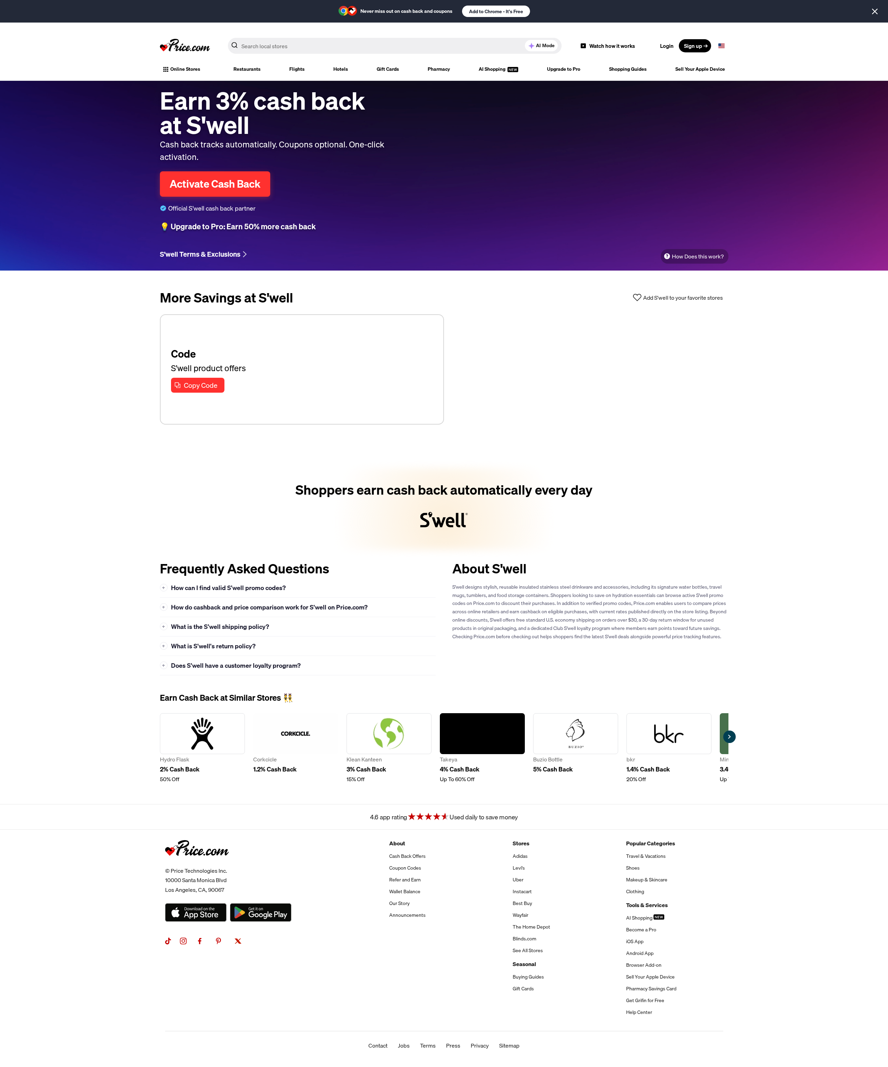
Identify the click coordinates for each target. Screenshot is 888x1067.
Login (667, 46)
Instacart (522, 891)
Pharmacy (439, 69)
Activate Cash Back (215, 184)
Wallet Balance (404, 891)
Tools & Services (647, 905)
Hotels (340, 69)
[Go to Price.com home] (185, 45)
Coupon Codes (405, 868)
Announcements (407, 915)
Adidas (520, 856)
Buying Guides (528, 977)
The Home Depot (531, 927)
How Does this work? (698, 256)
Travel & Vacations (646, 856)
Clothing (635, 891)
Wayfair (520, 915)
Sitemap (509, 1045)
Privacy (480, 1045)
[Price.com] (197, 863)
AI (545, 45)
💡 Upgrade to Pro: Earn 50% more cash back (238, 226)
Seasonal (524, 964)
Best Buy (522, 903)
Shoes (633, 868)
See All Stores (528, 950)
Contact (377, 1045)
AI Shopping (492, 69)
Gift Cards (388, 69)
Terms (428, 1045)
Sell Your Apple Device (700, 69)
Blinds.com (524, 938)
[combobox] (395, 46)
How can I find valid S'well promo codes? (224, 587)
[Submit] (234, 47)
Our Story (399, 903)
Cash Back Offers (407, 856)
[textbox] (721, 46)
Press (453, 1045)
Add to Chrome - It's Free (496, 11)
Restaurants (247, 69)
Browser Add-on (643, 965)
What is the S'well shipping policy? (215, 626)
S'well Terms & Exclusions (200, 254)
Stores (521, 843)
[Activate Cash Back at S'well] (444, 509)
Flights (297, 69)
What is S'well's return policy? (209, 646)
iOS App (634, 941)
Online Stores (185, 69)
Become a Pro (641, 929)
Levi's (519, 868)
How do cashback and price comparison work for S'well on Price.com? (265, 607)
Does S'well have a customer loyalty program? (231, 665)
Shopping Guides (628, 69)
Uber (518, 880)
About (397, 843)
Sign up (693, 46)
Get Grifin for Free (645, 1000)
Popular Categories (650, 843)
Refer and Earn (405, 880)
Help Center (639, 1012)
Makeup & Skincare (646, 880)
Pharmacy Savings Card (651, 988)
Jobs (404, 1045)
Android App (640, 953)
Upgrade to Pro (563, 69)
